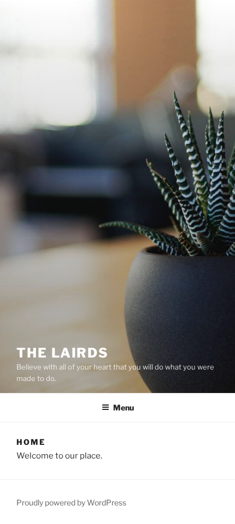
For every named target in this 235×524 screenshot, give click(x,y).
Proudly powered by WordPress (71, 502)
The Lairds (62, 353)
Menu (123, 407)
